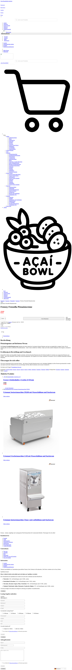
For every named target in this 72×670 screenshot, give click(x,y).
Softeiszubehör (12, 149)
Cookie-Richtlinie (7, 546)
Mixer (10, 139)
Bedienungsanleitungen (8, 46)
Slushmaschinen (12, 187)
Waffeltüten (11, 146)
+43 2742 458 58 (4, 63)
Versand (10, 322)
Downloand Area (7, 544)
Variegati (17, 301)
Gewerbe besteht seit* (5, 626)
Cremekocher (12, 158)
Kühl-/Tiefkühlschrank (14, 163)
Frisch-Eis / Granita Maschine (15, 161)
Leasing (6, 38)
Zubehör (5, 28)
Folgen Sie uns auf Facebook (9, 556)
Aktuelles (5, 552)
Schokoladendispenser (14, 189)
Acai (7, 151)
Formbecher (11, 192)
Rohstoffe (12, 301)
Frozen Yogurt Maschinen (14, 174)
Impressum (5, 555)
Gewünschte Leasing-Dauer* (7, 610)
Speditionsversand (4, 327)
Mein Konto (6, 50)
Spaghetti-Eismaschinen (14, 165)
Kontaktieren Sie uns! (16, 367)
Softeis (5, 23)
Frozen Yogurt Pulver (13, 145)
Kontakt (6, 36)
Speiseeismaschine (13, 154)
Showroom (8, 32)
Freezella (58, 369)
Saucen (14, 369)
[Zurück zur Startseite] (7, 58)
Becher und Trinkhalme (14, 193)
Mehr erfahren (6, 396)
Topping (62, 369)
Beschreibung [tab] (6, 336)
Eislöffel (11, 142)
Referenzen (6, 40)
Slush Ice (5, 26)
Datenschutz (6, 543)
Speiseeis (5, 24)
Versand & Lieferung (8, 542)
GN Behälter (12, 147)
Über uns (5, 551)
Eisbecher (11, 141)
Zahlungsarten (6, 540)
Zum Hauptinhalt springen (6, 1)
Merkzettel (5, 51)
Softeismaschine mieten (8, 44)
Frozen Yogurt (6, 25)
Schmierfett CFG (13, 194)
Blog (4, 554)
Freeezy (6, 370)
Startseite (3, 301)
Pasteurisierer (12, 156)
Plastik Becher (12, 201)
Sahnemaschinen (12, 159)
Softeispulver (12, 140)
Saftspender (11, 188)
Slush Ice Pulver (12, 191)
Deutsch (58, 668)
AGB (4, 539)
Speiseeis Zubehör (13, 172)
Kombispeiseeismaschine (14, 155)
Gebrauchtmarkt (7, 29)
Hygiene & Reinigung (14, 203)
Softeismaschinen (13, 137)
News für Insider (7, 557)
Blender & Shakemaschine (15, 164)
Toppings (11, 144)
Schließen (3, 591)
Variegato (67, 369)
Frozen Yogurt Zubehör (14, 178)
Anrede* (2, 596)
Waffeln (47, 369)
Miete (5, 39)
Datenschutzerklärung (13, 631)
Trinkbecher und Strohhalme (15, 199)
